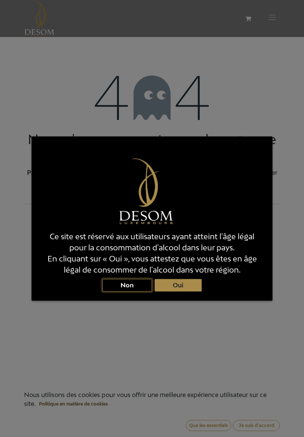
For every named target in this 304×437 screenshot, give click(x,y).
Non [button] (127, 285)
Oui (178, 285)
